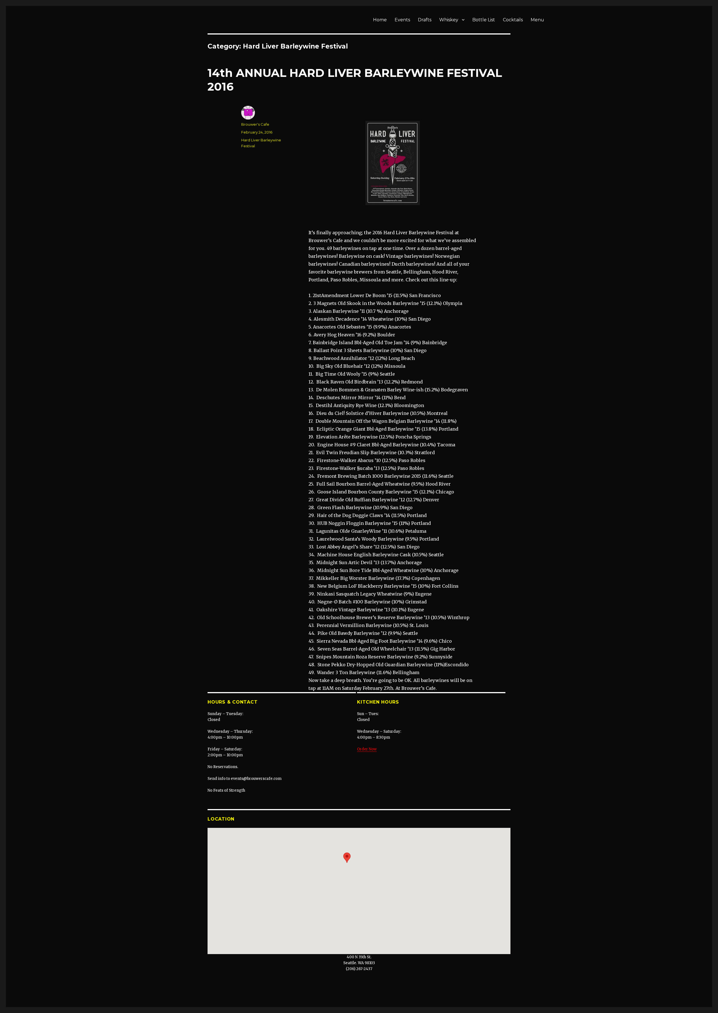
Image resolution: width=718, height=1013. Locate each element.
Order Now (367, 749)
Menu (537, 19)
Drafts (424, 19)
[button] (347, 858)
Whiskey (448, 19)
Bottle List (483, 19)
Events (402, 19)
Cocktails (513, 19)
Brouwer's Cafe (255, 124)
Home (380, 19)
